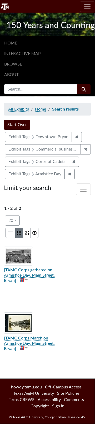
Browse (13, 64)
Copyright (40, 406)
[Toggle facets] (83, 189)
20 (14, 220)
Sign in (58, 406)
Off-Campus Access (63, 387)
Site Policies (68, 393)
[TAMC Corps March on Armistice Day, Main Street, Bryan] (29, 343)
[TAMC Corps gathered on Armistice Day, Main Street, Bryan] (29, 275)
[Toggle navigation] (87, 6)
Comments (74, 400)
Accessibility (49, 400)
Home (10, 43)
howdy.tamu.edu (26, 387)
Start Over (17, 125)
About (11, 75)
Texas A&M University (33, 393)
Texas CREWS (21, 400)
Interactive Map (22, 54)
